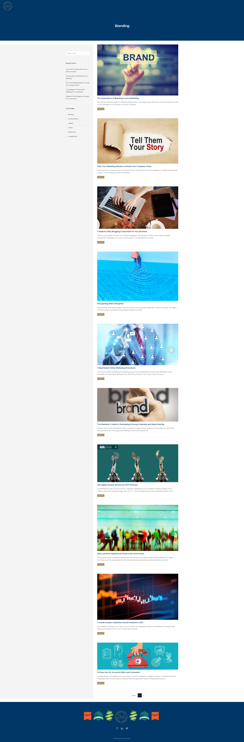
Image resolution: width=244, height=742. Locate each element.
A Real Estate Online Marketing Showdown (116, 368)
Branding (71, 114)
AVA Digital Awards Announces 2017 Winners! (117, 485)
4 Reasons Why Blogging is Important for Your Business (122, 231)
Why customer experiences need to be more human (120, 554)
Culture (70, 127)
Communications (73, 119)
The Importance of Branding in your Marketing (118, 98)
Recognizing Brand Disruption (110, 304)
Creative (70, 123)
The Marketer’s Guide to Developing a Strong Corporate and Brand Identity (130, 424)
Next (133, 695)
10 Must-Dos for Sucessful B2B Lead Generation (118, 672)
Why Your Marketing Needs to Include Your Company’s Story (124, 166)
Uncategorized (72, 136)
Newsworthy (72, 132)
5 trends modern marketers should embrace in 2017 (120, 623)
